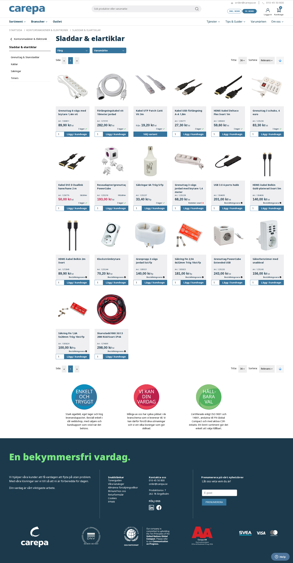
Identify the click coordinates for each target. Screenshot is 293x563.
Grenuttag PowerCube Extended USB (227, 260)
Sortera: (253, 60)
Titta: (234, 60)
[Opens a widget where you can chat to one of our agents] (280, 557)
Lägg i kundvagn (77, 134)
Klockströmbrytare (108, 259)
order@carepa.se (245, 2)
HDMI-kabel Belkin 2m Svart (71, 260)
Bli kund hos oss (117, 491)
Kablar (14, 64)
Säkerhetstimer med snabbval (265, 260)
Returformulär (116, 494)
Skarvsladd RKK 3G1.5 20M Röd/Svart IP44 (110, 335)
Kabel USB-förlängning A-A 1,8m (188, 112)
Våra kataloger (116, 484)
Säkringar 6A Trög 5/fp (149, 184)
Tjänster (212, 21)
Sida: (58, 60)
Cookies (112, 498)
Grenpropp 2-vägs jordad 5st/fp (147, 260)
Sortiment (16, 21)
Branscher (38, 21)
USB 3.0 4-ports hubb (226, 184)
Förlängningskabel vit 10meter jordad (110, 112)
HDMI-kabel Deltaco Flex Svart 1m (226, 112)
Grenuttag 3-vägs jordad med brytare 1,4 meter (189, 188)
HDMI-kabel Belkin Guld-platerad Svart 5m (267, 186)
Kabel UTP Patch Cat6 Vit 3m (149, 112)
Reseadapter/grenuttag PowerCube (111, 186)
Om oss (276, 21)
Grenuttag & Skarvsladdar (25, 57)
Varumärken (258, 21)
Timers (14, 78)
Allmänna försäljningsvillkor (123, 487)
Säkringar (16, 71)
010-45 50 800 (275, 2)
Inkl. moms (234, 11)
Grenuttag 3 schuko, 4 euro (266, 112)
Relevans (266, 60)
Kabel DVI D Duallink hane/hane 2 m (70, 186)
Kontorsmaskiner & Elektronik (30, 39)
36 (241, 60)
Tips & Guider (234, 21)
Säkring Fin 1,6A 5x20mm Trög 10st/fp (71, 335)
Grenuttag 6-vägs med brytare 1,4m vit (72, 112)
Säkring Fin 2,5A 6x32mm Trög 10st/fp (188, 260)
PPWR (111, 501)
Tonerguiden (115, 480)
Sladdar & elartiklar (23, 47)
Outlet (57, 21)
